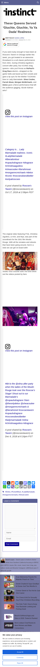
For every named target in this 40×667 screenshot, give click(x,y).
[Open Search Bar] (38, 3)
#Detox (7, 492)
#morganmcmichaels (10, 495)
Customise (20, 657)
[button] (20, 316)
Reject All (20, 663)
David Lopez (19, 38)
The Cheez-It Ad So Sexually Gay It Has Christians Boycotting (27, 599)
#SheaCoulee (24, 495)
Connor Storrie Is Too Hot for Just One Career (28, 592)
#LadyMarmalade (28, 492)
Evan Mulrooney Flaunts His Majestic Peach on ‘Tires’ (26, 578)
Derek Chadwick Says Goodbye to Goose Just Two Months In (27, 585)
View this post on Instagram (19, 116)
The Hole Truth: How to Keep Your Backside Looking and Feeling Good (26, 606)
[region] (20, 649)
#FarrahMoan (16, 492)
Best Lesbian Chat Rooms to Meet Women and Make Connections (25, 625)
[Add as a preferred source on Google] (11, 44)
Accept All (20, 652)
